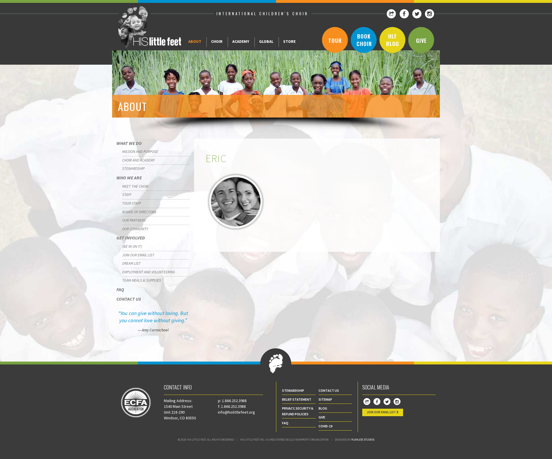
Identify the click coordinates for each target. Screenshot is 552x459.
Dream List (131, 263)
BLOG (323, 408)
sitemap (325, 399)
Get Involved (130, 238)
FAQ (120, 289)
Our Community (135, 228)
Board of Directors (139, 212)
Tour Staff (131, 203)
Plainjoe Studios (362, 439)
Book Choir (364, 39)
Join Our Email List (138, 255)
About (194, 41)
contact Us (329, 390)
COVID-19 (325, 426)
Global (266, 41)
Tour (335, 40)
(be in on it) (132, 246)
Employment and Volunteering (148, 272)
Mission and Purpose (140, 151)
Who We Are (129, 177)
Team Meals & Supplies (141, 280)
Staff (126, 194)
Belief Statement (296, 399)
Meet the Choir (135, 186)
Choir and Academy (138, 160)
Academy (240, 41)
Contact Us (128, 299)
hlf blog (392, 39)
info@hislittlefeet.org (236, 412)
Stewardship (133, 168)
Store (289, 41)
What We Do (129, 143)
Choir (217, 41)
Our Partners (134, 220)
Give (421, 40)
